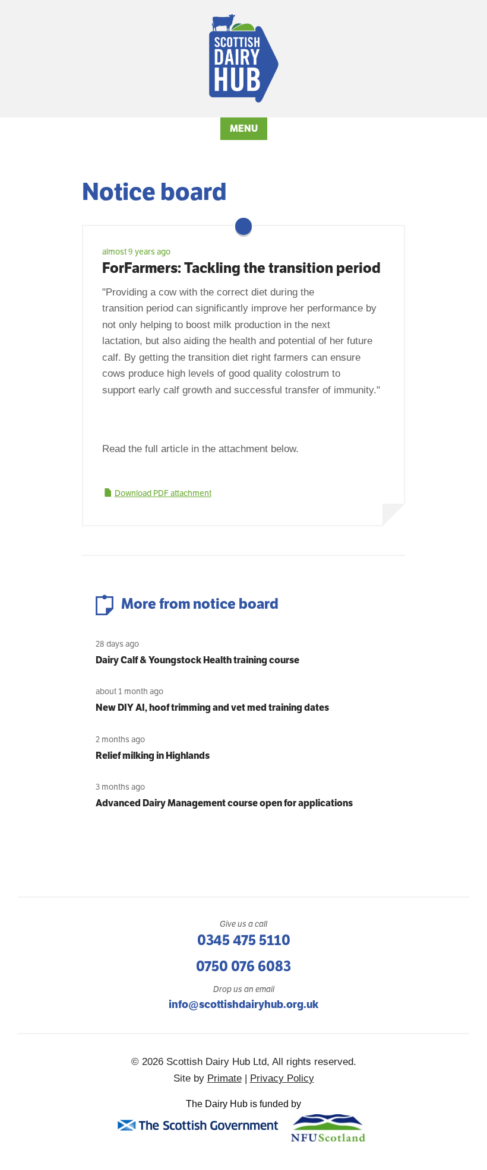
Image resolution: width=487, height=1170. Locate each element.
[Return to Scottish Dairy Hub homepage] (244, 58)
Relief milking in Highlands (153, 755)
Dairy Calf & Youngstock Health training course (197, 660)
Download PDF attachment (163, 493)
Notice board (154, 191)
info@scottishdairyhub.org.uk (243, 1004)
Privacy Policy (282, 1078)
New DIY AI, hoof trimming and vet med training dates (212, 707)
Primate (224, 1078)
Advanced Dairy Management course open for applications (224, 803)
